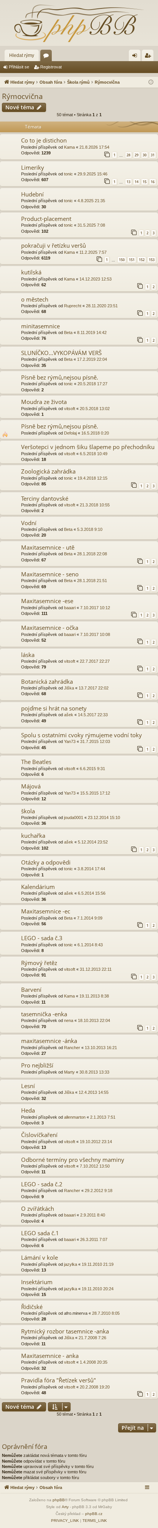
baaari (70, 607)
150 (122, 259)
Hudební (32, 194)
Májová (31, 786)
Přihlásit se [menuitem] (136, 57)
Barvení (31, 989)
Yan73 (70, 741)
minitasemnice (40, 326)
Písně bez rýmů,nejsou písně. (59, 377)
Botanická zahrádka (47, 681)
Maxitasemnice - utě (47, 547)
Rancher (72, 1047)
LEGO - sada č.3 (42, 938)
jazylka (70, 1264)
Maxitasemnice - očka (49, 627)
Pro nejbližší (37, 1065)
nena (68, 1020)
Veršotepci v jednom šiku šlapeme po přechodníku (88, 447)
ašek (68, 714)
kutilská (31, 272)
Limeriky (32, 167)
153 (152, 259)
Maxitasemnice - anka (50, 1355)
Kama (69, 147)
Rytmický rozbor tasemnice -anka (65, 1331)
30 (144, 154)
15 (144, 181)
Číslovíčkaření (39, 1135)
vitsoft (69, 408)
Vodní (28, 523)
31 (153, 154)
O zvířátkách (37, 1208)
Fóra (47, 57)
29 (136, 154)
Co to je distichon (44, 140)
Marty (69, 1072)
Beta (68, 332)
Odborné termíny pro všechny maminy (72, 1159)
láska (28, 655)
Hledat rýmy (21, 55)
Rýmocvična (22, 96)
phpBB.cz (93, 1514)
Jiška (69, 688)
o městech (34, 299)
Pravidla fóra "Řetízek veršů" (58, 1380)
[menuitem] (65, 1520)
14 (136, 181)
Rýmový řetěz (39, 963)
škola (28, 811)
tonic (68, 174)
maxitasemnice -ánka (49, 1041)
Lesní (28, 1086)
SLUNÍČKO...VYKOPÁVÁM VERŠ (61, 353)
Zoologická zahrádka (48, 471)
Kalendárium (38, 887)
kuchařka (33, 835)
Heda (28, 1110)
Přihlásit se (19, 67)
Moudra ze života (44, 402)
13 (128, 181)
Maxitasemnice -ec (45, 911)
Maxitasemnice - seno (50, 574)
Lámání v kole (39, 1257)
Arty (65, 1507)
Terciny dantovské (44, 498)
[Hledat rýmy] (79, 23)
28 (128, 154)
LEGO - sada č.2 (42, 1184)
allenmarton (75, 1117)
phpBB (59, 1500)
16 (153, 181)
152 (142, 259)
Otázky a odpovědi (46, 862)
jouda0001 (73, 817)
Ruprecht (72, 305)
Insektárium (37, 1282)
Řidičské (32, 1307)
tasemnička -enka (44, 1014)
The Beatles (36, 762)
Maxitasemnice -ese (47, 601)
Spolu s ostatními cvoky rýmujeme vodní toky (81, 735)
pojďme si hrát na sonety (54, 708)
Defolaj (70, 433)
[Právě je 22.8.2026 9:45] (150, 82)
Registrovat (51, 67)
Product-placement (46, 218)
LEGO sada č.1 (40, 1233)
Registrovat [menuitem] (149, 57)
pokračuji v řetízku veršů (53, 245)
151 (132, 259)
